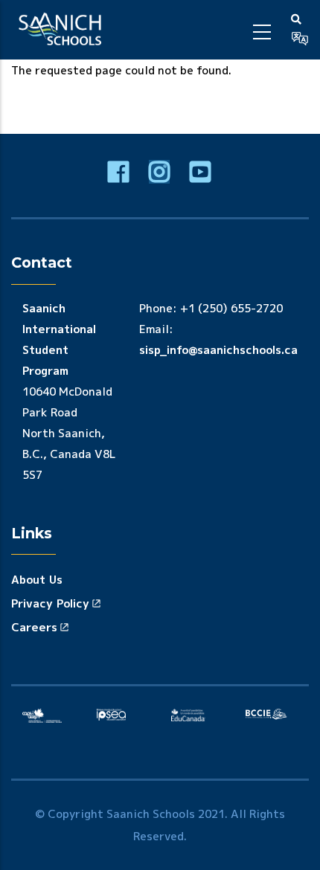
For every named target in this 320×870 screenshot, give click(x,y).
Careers (34, 627)
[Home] (62, 29)
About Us (37, 579)
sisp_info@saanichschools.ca (218, 350)
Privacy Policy (50, 603)
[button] (300, 39)
